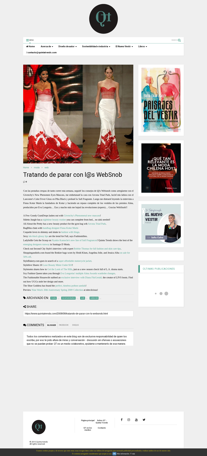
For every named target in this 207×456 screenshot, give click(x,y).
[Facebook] (121, 420)
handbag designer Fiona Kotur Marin (60, 228)
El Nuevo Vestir (123, 46)
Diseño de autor (66, 46)
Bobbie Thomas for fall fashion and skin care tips (97, 248)
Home (31, 46)
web (47, 167)
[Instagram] (128, 420)
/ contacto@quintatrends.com (41, 52)
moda (37, 167)
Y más (132, 454)
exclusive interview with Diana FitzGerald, (81, 277)
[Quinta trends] (103, 33)
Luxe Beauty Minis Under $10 (57, 265)
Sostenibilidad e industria (95, 46)
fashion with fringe (70, 232)
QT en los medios (87, 429)
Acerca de (46, 46)
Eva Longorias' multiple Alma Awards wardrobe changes (87, 273)
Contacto (102, 428)
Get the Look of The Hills (59, 269)
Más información (123, 454)
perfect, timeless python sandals (70, 285)
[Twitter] (144, 420)
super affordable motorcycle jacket (74, 261)
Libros (141, 46)
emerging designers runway (36, 244)
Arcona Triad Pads (97, 223)
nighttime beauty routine (54, 219)
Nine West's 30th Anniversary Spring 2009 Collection (57, 290)
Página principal (87, 420)
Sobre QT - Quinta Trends (102, 421)
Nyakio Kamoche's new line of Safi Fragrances (74, 240)
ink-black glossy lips (38, 236)
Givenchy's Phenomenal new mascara (82, 215)
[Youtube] (136, 420)
